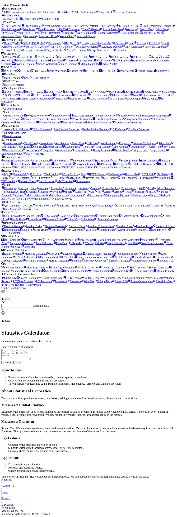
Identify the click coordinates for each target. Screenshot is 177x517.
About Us (6, 479)
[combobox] (18, 296)
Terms (4, 492)
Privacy (5, 498)
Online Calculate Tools (13, 287)
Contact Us (7, 485)
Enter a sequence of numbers (17, 346)
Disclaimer (7, 504)
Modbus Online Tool (12, 510)
